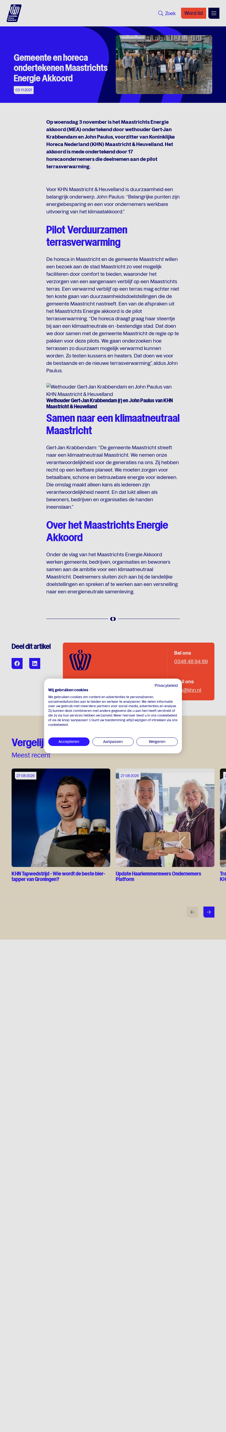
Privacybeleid (166, 685)
